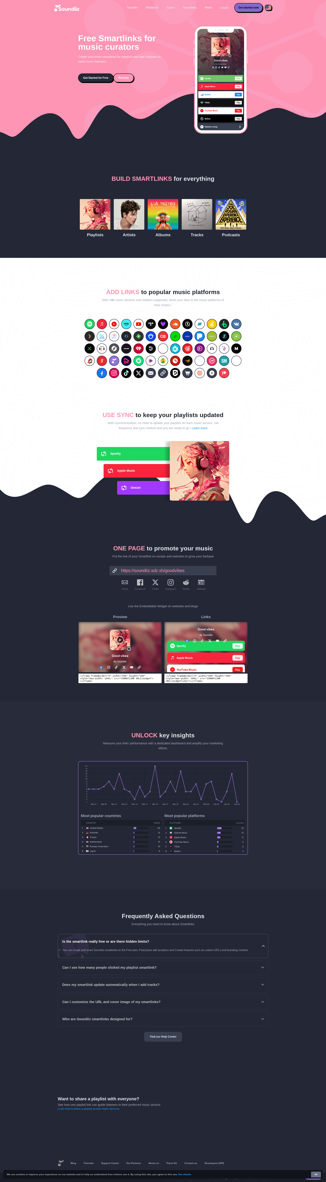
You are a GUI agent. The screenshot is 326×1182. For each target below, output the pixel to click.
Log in (224, 7)
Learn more (199, 428)
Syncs (171, 7)
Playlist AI (152, 7)
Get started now (248, 7)
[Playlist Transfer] (67, 7)
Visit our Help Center (163, 1036)
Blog (73, 1163)
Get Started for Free (95, 77)
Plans (208, 7)
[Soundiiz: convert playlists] (61, 1163)
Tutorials (89, 1163)
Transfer (132, 7)
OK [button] (316, 1174)
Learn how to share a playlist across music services (88, 1108)
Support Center (110, 1163)
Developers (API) (214, 1163)
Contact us (190, 1163)
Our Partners (133, 1163)
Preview (124, 77)
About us (153, 1163)
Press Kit (172, 1163)
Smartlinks (190, 7)
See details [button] (184, 1174)
